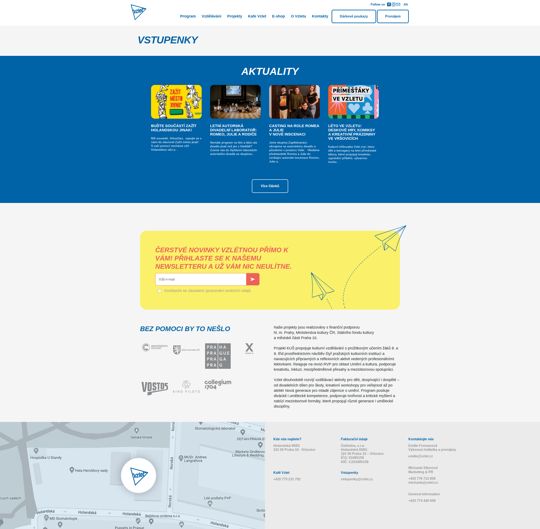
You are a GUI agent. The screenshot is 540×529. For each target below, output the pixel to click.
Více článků (270, 186)
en (406, 4)
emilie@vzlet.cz (420, 456)
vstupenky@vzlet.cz (357, 479)
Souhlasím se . (208, 291)
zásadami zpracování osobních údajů (219, 291)
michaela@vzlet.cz (423, 482)
